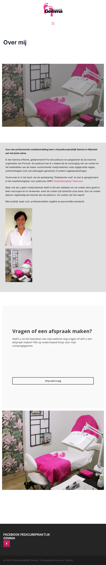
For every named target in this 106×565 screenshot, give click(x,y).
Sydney (69, 560)
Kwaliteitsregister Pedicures (68, 181)
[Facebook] (6, 543)
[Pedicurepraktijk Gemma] (52, 10)
